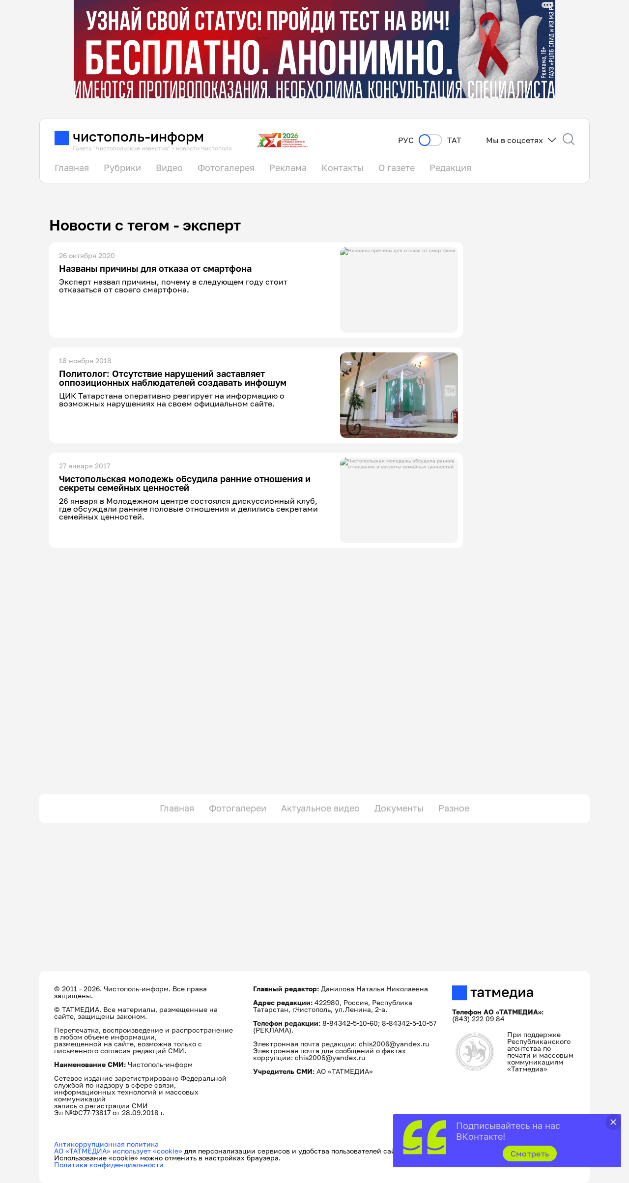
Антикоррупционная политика (106, 1144)
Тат (454, 140)
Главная (72, 167)
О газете (396, 167)
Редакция (450, 167)
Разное (453, 808)
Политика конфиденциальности (109, 1164)
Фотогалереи (237, 808)
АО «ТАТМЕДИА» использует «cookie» (118, 1151)
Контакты (342, 167)
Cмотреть (530, 1153)
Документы (399, 808)
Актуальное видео (320, 808)
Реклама (288, 167)
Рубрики (122, 167)
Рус (406, 140)
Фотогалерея (226, 167)
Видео (169, 167)
